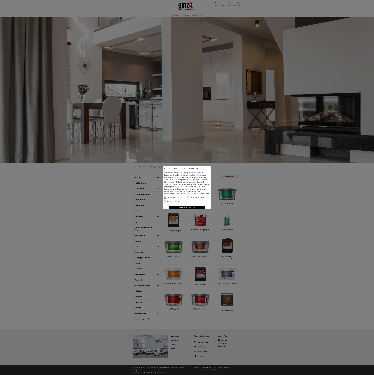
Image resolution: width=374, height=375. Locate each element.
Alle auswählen (187, 208)
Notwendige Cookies (174, 197)
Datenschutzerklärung (194, 194)
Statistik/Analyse (173, 201)
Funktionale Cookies (197, 197)
